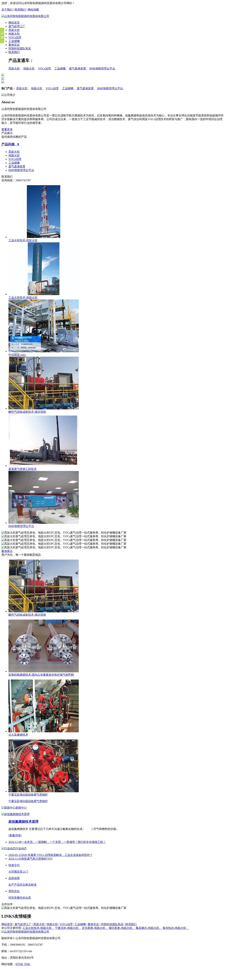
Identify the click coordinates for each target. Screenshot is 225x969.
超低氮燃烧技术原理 (23, 821)
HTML (19, 964)
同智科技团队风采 (19, 48)
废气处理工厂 (16, 26)
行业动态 (21, 848)
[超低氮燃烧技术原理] (15, 814)
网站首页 (14, 22)
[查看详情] (14, 835)
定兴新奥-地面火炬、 (95, 927)
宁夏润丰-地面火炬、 (68, 927)
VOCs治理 (14, 37)
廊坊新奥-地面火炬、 (122, 927)
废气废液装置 (77, 68)
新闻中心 (21, 807)
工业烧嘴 (14, 41)
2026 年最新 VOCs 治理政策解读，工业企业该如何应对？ (57, 854)
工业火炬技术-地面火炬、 (38, 927)
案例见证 (14, 44)
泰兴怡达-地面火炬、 (176, 927)
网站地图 (33, 9)
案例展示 (7, 551)
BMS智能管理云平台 (102, 68)
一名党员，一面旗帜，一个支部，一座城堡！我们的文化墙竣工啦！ (63, 841)
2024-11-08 (14, 841)
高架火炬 (14, 29)
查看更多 (7, 129)
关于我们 (7, 9)
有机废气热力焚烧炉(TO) (36, 858)
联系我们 (20, 9)
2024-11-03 (14, 858)
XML (27, 964)
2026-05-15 (14, 854)
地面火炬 (14, 33)
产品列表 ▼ (10, 144)
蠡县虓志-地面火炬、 (149, 927)
